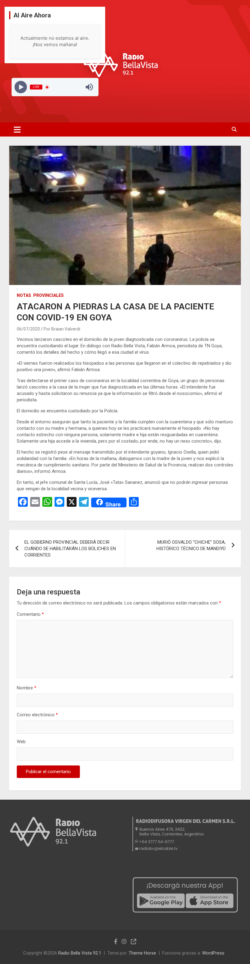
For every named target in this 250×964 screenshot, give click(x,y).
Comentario (30, 614)
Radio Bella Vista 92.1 (79, 953)
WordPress (213, 953)
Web (21, 741)
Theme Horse (142, 953)
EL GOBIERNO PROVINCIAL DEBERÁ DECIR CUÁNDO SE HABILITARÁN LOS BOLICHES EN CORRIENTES (70, 548)
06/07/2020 (28, 329)
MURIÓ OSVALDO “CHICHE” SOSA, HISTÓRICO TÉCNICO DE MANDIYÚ (191, 545)
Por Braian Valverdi (62, 329)
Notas (24, 295)
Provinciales (48, 295)
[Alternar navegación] (17, 129)
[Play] (20, 87)
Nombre (26, 688)
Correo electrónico (37, 715)
